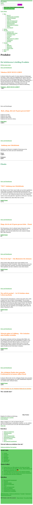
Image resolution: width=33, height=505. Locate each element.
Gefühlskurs (10, 40)
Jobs (8, 44)
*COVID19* (10, 27)
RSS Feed (6, 461)
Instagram (6, 457)
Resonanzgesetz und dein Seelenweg (13, 474)
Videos (8, 26)
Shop (5, 51)
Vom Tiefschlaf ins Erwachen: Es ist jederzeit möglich (17, 471)
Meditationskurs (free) (12, 33)
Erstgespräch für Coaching (7, 417)
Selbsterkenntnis (11, 23)
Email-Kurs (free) (11, 34)
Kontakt (6, 42)
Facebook (6, 454)
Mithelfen (9, 45)
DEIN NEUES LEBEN (12, 38)
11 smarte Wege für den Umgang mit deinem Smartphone (17, 472)
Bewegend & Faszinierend (10, 441)
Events (8, 37)
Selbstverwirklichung (12, 22)
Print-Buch (3, 121)
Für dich (6, 30)
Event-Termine (4, 419)
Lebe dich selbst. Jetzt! (9, 8)
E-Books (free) (10, 31)
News (5, 440)
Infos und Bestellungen (6, 67)
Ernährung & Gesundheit (13, 16)
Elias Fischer (20, 498)
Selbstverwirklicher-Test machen (8, 447)
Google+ (6, 456)
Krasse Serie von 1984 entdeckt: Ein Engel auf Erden (17, 467)
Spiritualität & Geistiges (12, 25)
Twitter (5, 453)
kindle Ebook (4, 200)
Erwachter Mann (28, 498)
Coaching (9, 36)
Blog (5, 14)
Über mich (6, 49)
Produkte (9, 41)
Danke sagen (10, 48)
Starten (5, 29)
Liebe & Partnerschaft (12, 21)
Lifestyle (9, 19)
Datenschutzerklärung (6, 495)
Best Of (9, 15)
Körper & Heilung (11, 18)
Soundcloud (7, 460)
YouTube (6, 458)
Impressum (9, 47)
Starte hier (3, 425)
